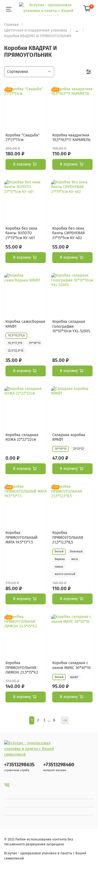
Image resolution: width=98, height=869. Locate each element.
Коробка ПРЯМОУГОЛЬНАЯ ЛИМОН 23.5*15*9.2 (21, 668)
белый (59, 551)
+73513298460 (58, 765)
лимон (59, 566)
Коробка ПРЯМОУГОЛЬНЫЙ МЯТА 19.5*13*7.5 (21, 537)
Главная (11, 24)
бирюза (60, 559)
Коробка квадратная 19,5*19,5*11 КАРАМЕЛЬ (71, 137)
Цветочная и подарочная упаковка (35, 30)
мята (74, 559)
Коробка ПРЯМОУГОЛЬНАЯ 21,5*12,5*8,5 (67, 537)
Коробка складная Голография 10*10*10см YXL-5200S (71, 326)
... (77, 30)
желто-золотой (65, 574)
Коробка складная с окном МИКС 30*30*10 (71, 665)
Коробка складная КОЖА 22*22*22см (21, 437)
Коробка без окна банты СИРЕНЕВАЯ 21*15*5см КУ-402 (68, 233)
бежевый (76, 551)
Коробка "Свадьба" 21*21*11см (22, 137)
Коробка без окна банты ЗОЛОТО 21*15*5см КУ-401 (21, 233)
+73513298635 (19, 765)
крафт (74, 677)
